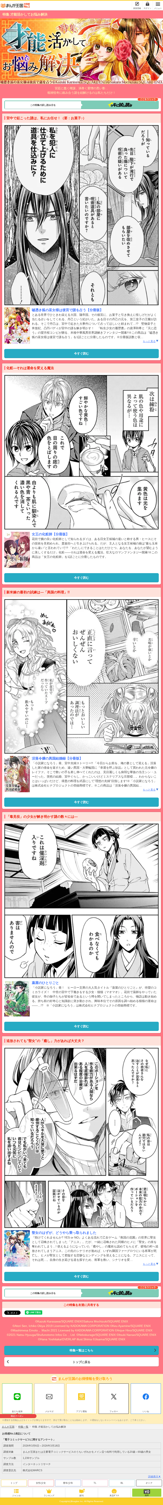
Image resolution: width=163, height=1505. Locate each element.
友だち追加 (17, 1412)
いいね (146, 1411)
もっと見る (149, 341)
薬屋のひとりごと (45, 983)
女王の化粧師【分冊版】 (50, 534)
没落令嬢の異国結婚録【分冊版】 (57, 758)
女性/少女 (41, 1483)
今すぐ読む (81, 353)
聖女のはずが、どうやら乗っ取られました (64, 1232)
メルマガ (49, 1411)
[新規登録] (137, 4)
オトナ (149, 1483)
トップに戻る (81, 1362)
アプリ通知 (81, 1411)
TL (95, 1483)
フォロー (114, 1411)
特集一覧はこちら (81, 1350)
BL (122, 1483)
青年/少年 (68, 1483)
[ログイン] (147, 4)
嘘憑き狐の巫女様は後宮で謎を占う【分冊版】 (67, 310)
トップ (13, 1483)
